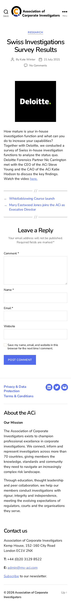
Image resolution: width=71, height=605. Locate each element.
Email (8, 308)
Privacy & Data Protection (15, 388)
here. (33, 178)
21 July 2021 (52, 59)
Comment (11, 253)
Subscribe (11, 576)
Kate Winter (27, 59)
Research (35, 32)
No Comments (38, 65)
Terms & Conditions (18, 396)
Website (9, 326)
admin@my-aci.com (22, 567)
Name (9, 290)
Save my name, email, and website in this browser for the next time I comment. (33, 346)
